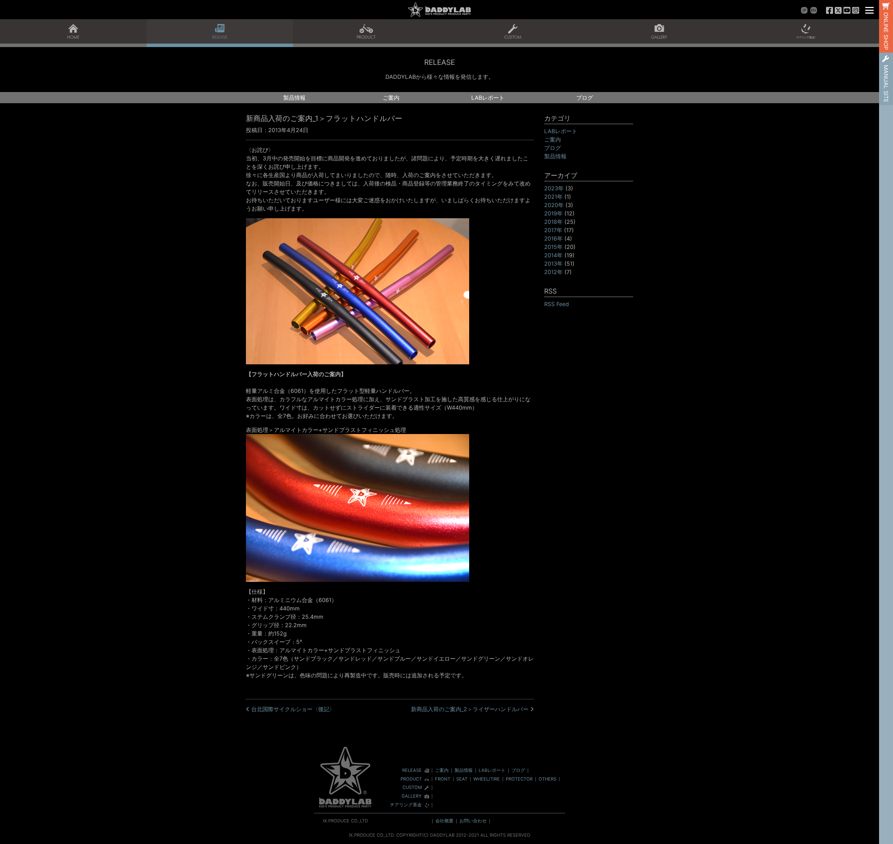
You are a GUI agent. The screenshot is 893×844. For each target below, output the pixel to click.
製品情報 (294, 97)
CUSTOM (412, 787)
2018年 (553, 221)
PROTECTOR (519, 779)
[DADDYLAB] (439, 9)
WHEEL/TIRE (486, 779)
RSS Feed (556, 304)
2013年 (553, 263)
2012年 (553, 271)
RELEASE (412, 770)
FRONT (442, 779)
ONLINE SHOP (886, 31)
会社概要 (444, 820)
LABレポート (487, 97)
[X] (838, 10)
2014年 (553, 255)
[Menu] (869, 9)
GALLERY (412, 796)
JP (804, 10)
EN (813, 10)
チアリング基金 (406, 805)
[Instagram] (855, 10)
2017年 (553, 230)
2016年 (553, 238)
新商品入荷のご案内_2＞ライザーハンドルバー (470, 709)
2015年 (553, 246)
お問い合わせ (473, 820)
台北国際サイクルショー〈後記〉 (292, 709)
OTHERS (547, 779)
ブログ (584, 97)
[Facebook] (829, 10)
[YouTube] (846, 10)
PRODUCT (411, 779)
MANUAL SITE (886, 83)
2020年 (554, 205)
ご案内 (391, 97)
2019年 (553, 213)
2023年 (554, 188)
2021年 (553, 196)
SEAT (461, 779)
